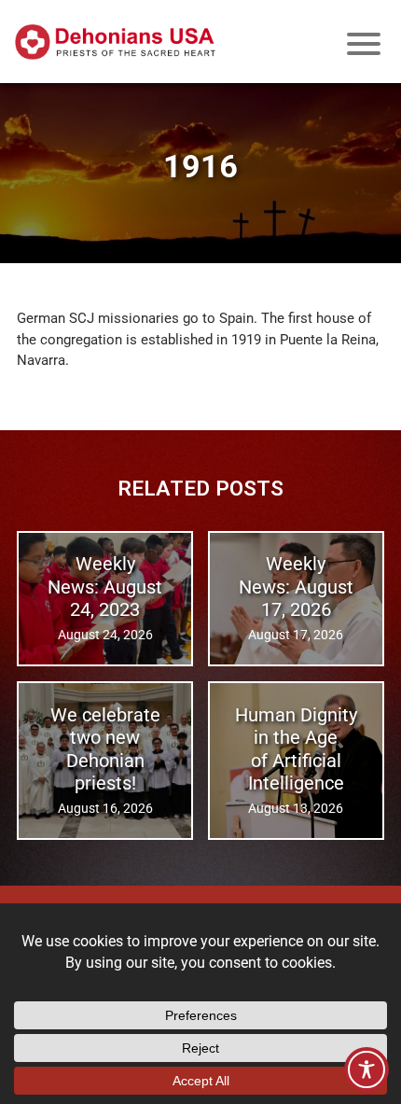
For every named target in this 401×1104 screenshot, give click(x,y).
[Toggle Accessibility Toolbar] (366, 1069)
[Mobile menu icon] (363, 44)
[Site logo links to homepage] (115, 42)
